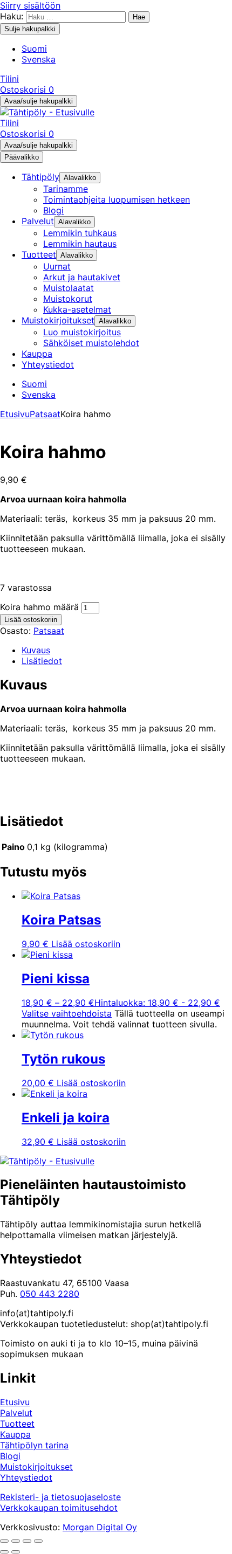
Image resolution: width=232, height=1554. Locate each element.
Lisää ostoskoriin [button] (85, 943)
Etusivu (15, 414)
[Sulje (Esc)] (38, 1541)
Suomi (34, 48)
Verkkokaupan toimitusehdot (59, 1507)
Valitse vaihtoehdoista (67, 1013)
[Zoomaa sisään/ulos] (4, 1541)
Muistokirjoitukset (36, 1466)
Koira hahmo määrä (39, 607)
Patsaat (45, 414)
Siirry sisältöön (30, 5)
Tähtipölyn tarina (34, 1445)
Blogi (10, 1456)
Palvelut (16, 1412)
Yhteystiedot (26, 1477)
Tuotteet (17, 1423)
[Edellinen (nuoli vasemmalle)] (4, 1551)
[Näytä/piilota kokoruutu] (15, 1541)
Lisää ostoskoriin (30, 620)
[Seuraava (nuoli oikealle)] (15, 1551)
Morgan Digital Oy (100, 1527)
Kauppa (15, 1434)
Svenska (39, 59)
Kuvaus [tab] (36, 650)
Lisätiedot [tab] (42, 660)
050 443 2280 (49, 1293)
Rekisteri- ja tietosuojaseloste (60, 1496)
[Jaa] (27, 1541)
